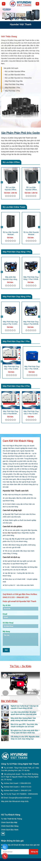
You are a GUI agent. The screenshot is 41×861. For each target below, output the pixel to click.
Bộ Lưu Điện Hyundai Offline (15, 71)
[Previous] (2, 182)
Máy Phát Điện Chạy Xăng (14, 84)
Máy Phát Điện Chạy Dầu (14, 81)
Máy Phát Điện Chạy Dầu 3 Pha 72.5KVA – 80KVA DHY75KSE (13, 412)
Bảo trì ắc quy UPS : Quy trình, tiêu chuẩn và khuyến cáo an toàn (24, 725)
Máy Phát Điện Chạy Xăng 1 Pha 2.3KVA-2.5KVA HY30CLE (8, 278)
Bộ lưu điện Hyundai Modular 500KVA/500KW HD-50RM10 (8, 233)
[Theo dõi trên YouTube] (3, 834)
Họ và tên (6, 605)
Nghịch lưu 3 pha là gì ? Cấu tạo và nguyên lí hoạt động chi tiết (24, 707)
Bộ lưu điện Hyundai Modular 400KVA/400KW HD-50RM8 (28, 233)
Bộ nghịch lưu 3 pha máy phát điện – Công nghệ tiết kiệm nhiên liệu (25, 731)
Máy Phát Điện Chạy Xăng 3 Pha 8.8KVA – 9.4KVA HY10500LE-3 (8, 323)
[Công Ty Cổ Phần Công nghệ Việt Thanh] (20, 4)
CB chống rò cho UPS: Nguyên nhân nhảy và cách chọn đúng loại (25, 738)
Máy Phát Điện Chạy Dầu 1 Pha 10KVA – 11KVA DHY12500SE (28, 368)
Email (5, 614)
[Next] (39, 182)
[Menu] (3, 4)
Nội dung (6, 631)
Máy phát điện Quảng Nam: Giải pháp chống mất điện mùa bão (23, 719)
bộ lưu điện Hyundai (10, 533)
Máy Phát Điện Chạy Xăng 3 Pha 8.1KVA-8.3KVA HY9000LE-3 (29, 323)
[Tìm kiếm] (37, 4)
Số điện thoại (8, 623)
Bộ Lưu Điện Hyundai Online (15, 75)
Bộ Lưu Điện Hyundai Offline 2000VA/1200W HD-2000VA (16, 188)
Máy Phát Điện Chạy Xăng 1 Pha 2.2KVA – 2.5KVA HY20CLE (28, 278)
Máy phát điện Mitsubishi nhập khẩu (15, 801)
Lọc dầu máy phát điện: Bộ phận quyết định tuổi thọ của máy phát (24, 713)
